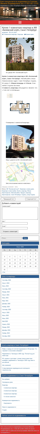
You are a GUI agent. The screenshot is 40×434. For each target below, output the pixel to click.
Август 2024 (5, 283)
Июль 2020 (5, 315)
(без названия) (6, 365)
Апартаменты (8, 403)
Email (4, 226)
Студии (4, 410)
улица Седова (31, 194)
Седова (23, 194)
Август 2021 (5, 295)
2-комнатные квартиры (10, 390)
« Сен (3, 272)
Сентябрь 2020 (6, 309)
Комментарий (6, 206)
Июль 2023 (5, 286)
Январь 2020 (6, 327)
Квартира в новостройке (9, 191)
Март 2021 (5, 300)
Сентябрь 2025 (6, 280)
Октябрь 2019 (6, 336)
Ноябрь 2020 (6, 306)
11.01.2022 (13, 32)
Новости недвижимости (9, 407)
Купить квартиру (22, 191)
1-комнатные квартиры (10, 34)
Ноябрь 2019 (6, 333)
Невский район (15, 192)
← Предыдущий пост (8, 199)
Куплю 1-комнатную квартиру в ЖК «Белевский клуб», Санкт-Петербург (19, 28)
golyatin (6, 32)
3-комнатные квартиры (10, 393)
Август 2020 (5, 312)
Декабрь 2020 (6, 303)
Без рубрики (5, 379)
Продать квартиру (25, 192)
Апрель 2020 (6, 324)
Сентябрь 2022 (6, 289)
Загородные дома (7, 382)
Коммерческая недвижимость (11, 400)
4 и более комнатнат (10, 396)
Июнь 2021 (5, 297)
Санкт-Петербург (16, 194)
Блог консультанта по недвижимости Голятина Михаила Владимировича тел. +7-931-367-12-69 (19, 2)
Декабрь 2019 (6, 330)
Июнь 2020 (5, 318)
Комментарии (30, 34)
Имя (3, 221)
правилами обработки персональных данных (23, 432)
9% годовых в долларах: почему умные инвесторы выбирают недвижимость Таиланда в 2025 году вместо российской (18, 360)
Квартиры (20, 34)
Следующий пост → (32, 199)
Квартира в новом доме (27, 189)
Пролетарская (6, 194)
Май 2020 (5, 321)
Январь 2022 (6, 292)
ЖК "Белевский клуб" (12, 189)
